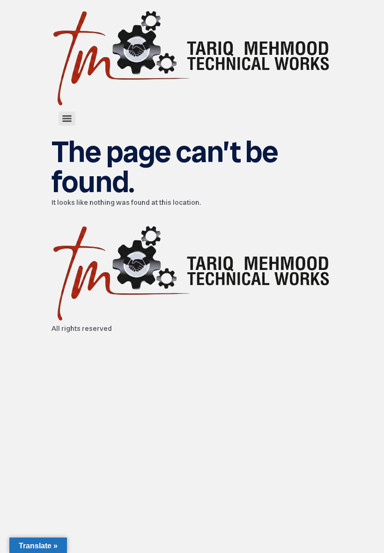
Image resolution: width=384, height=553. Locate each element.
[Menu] (67, 119)
